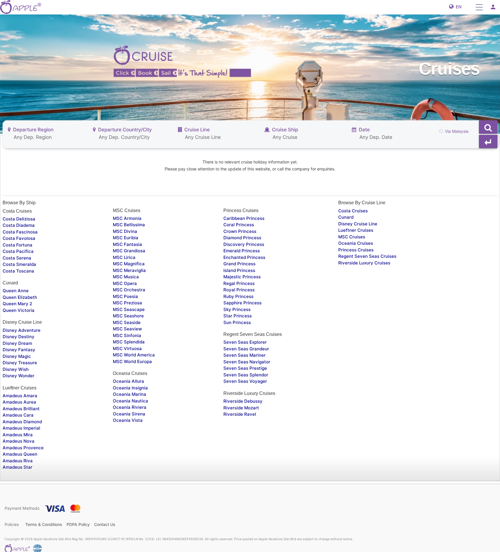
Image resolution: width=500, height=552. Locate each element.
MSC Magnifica (129, 263)
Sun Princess (237, 322)
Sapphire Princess (242, 303)
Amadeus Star (17, 467)
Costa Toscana (18, 271)
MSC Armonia (127, 218)
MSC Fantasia (127, 244)
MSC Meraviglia (129, 270)
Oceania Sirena (129, 414)
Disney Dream (17, 343)
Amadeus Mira (18, 434)
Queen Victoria (18, 310)
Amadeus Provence (23, 447)
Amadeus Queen (20, 454)
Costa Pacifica (18, 251)
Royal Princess (239, 289)
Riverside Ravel (239, 414)
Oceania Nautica (130, 401)
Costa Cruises (353, 211)
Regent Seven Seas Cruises (367, 256)
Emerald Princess (241, 250)
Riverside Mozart (241, 408)
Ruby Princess (238, 296)
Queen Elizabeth (20, 297)
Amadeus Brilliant (21, 408)
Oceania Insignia (130, 388)
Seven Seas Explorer (245, 342)
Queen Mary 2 (17, 303)
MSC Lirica (124, 257)
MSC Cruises (351, 237)
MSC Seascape (129, 309)
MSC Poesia (125, 296)
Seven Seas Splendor (245, 375)
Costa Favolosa (19, 238)
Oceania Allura (128, 381)
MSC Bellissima (129, 224)
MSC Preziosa (127, 303)
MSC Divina (125, 231)
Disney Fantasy (19, 349)
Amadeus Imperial (21, 428)
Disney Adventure (22, 330)
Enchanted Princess (244, 257)
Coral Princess (238, 224)
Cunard (346, 217)
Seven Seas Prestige (245, 368)
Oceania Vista (128, 420)
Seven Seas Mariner (244, 355)
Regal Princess (239, 283)
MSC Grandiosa (129, 250)
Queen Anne (16, 290)
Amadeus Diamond (22, 421)
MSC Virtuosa (127, 348)
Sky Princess (237, 309)
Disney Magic (17, 356)
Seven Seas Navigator (246, 362)
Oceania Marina (129, 394)
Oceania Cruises (355, 243)
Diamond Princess (242, 237)
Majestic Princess (242, 276)
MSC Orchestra (129, 289)
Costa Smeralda (19, 264)
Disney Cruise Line (357, 224)
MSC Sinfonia (127, 335)
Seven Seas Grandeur (246, 349)
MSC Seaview (127, 329)
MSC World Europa (132, 361)
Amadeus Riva (18, 460)
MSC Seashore (128, 316)
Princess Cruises (356, 250)
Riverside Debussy (242, 401)
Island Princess (239, 270)
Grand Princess (239, 263)
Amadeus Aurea (19, 402)
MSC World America (134, 355)
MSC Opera (125, 283)
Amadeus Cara (18, 415)
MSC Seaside (127, 322)
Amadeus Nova (18, 441)
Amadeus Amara (20, 395)
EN (457, 7)
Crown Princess (239, 231)
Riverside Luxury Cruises (364, 263)
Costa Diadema (19, 225)
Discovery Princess (243, 244)
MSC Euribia (125, 237)
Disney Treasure (20, 362)
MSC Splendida (129, 342)
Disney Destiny (18, 336)
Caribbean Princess (243, 218)
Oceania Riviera (129, 407)
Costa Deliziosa (19, 219)
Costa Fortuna (17, 245)
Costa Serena (17, 258)
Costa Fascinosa (20, 232)
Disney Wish (16, 369)
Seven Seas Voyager (245, 381)
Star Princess (237, 316)
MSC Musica (126, 276)
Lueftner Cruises (355, 230)
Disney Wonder (18, 375)
